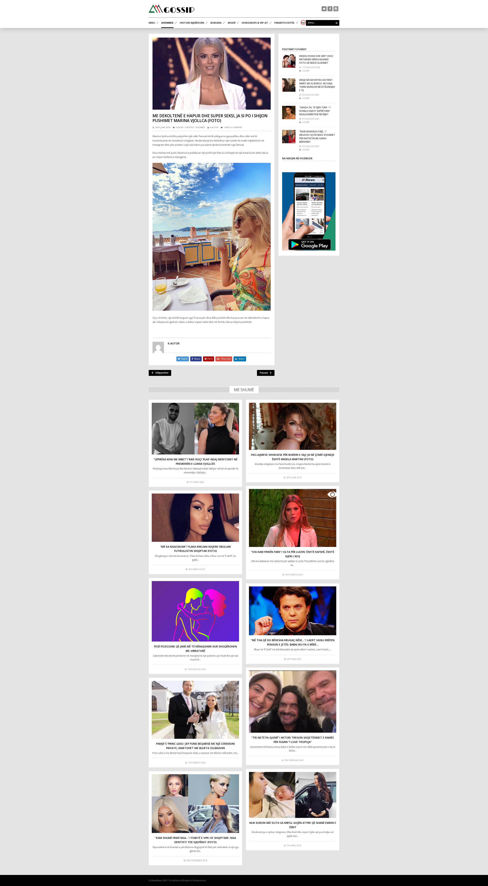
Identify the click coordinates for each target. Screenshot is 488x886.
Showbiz (167, 22)
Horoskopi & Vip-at (255, 22)
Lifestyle (189, 127)
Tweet (184, 358)
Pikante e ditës (284, 22)
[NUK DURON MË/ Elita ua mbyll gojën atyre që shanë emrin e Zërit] (292, 795)
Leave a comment (233, 127)
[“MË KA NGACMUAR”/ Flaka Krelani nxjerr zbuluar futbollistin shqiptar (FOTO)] (195, 518)
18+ (303, 22)
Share (197, 358)
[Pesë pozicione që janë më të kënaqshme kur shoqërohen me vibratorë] (195, 611)
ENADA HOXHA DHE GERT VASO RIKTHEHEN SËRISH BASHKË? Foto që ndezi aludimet (316, 59)
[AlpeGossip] (171, 9)
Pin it (210, 358)
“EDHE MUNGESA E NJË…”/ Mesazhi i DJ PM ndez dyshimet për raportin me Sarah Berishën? (317, 136)
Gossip (179, 127)
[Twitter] (324, 8)
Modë (231, 22)
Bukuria (216, 22)
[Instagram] (335, 8)
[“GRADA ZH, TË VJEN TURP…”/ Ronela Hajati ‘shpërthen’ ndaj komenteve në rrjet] (288, 112)
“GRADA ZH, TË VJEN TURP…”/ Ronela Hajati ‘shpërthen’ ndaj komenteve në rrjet (315, 111)
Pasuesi (264, 372)
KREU (152, 22)
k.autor (214, 127)
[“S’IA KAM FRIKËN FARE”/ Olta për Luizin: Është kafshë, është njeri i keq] (292, 518)
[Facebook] (329, 8)
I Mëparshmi (161, 372)
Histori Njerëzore (192, 22)
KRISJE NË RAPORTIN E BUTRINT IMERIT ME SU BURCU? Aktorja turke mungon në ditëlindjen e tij (317, 85)
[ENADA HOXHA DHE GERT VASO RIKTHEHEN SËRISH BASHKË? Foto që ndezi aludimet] (288, 61)
